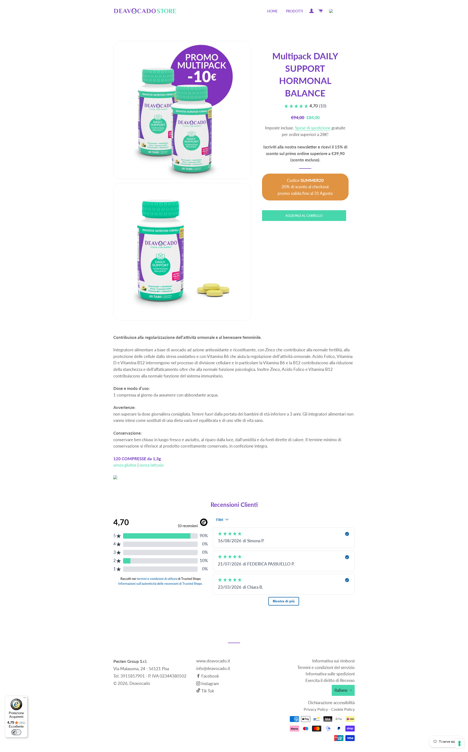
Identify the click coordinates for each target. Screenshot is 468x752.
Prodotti (294, 11)
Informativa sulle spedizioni (330, 673)
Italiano (341, 690)
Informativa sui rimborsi (333, 660)
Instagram (209, 683)
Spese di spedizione (313, 127)
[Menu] (25, 699)
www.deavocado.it (213, 660)
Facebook (209, 676)
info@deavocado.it (213, 668)
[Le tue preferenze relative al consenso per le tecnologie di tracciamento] (459, 743)
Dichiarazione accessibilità (331, 702)
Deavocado (139, 683)
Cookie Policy (343, 709)
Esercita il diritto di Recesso (330, 680)
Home (272, 11)
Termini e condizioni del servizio (326, 667)
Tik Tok (207, 690)
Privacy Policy (316, 709)
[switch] (16, 732)
